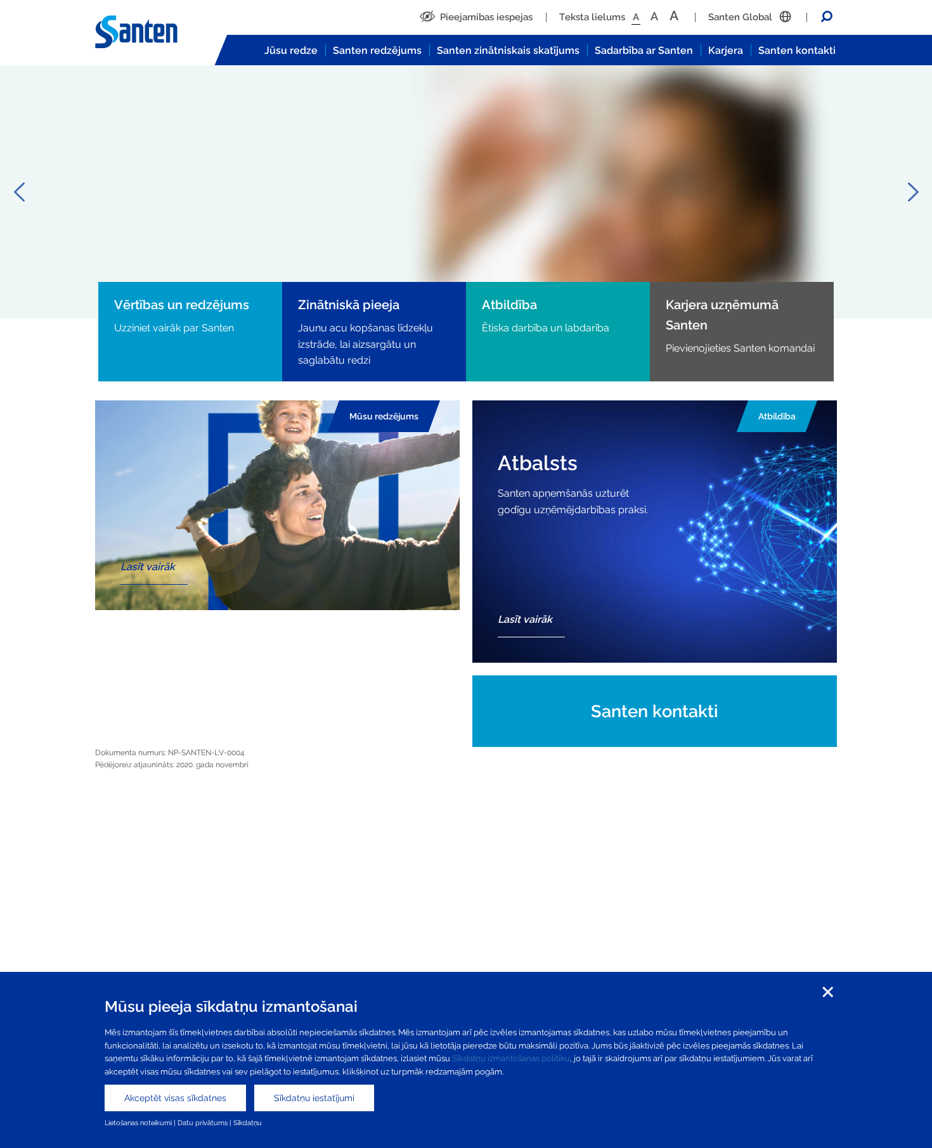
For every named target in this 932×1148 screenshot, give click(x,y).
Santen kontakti (797, 50)
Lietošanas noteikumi (138, 1122)
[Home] (149, 32)
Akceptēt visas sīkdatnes (175, 1098)
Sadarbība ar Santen (644, 50)
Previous (19, 191)
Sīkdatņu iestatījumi (314, 1098)
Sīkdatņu (248, 1122)
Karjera (725, 50)
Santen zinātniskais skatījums (508, 50)
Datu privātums (203, 1122)
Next (913, 191)
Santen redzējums (377, 50)
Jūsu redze (291, 50)
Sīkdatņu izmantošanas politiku (511, 1058)
